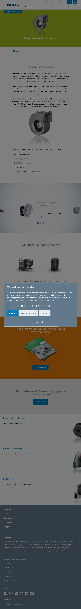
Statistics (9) (42, 306)
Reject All (44, 313)
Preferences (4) (29, 306)
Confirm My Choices (28, 313)
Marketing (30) (56, 306)
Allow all (12, 313)
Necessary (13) (15, 306)
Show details (38, 322)
